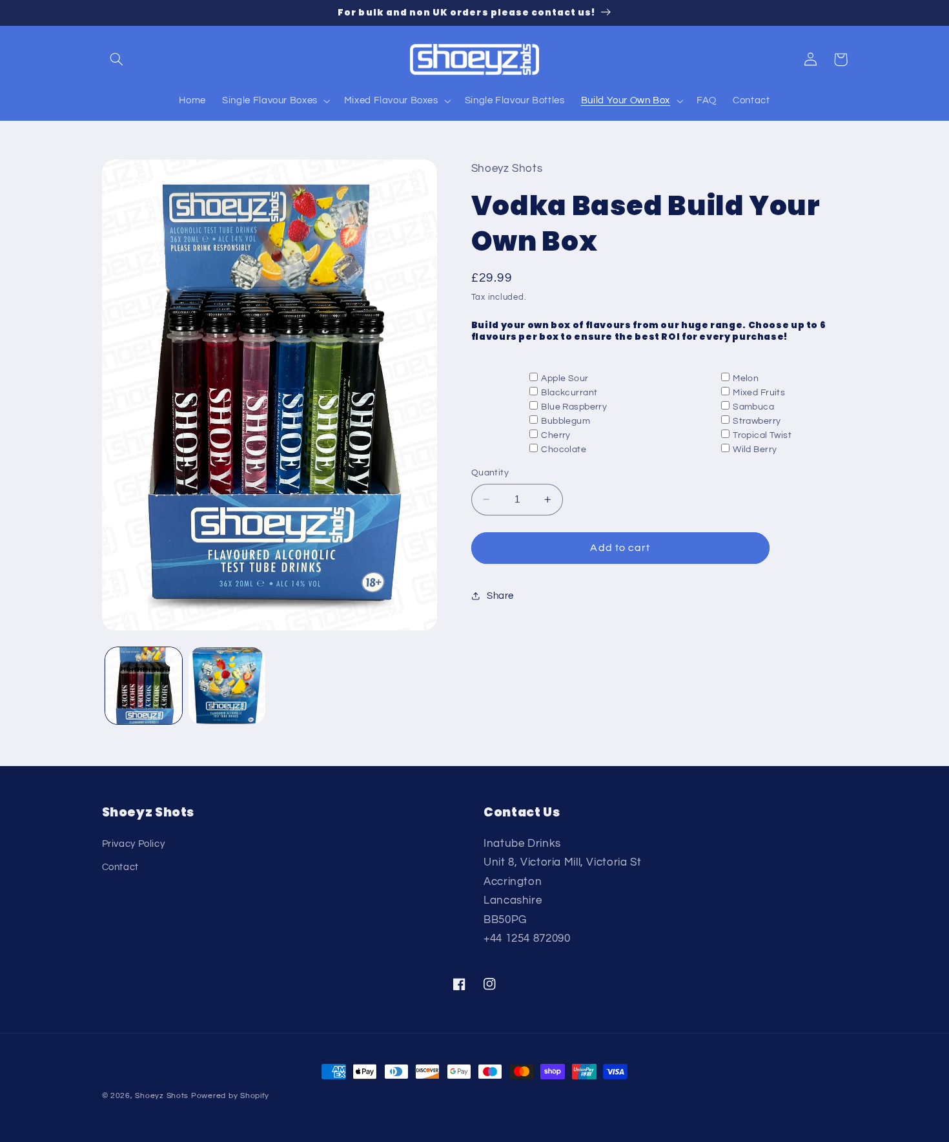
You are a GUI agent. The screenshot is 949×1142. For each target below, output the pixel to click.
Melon (746, 377)
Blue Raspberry (574, 406)
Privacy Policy (133, 844)
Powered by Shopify (230, 1095)
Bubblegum (565, 421)
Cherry (556, 435)
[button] (117, 59)
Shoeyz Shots (162, 1095)
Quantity (490, 472)
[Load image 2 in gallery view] (227, 685)
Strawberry (757, 421)
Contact (120, 867)
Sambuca (753, 406)
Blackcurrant (569, 392)
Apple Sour (564, 377)
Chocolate (563, 449)
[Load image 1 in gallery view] (143, 685)
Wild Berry (755, 449)
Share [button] (500, 596)
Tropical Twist (762, 435)
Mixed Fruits (759, 392)
